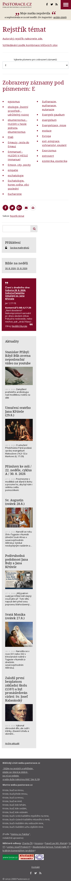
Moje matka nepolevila (35, 13)
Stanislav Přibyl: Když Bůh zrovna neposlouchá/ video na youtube (18, 357)
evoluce (47, 130)
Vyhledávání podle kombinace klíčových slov (30, 45)
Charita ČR (27, 843)
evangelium (49, 120)
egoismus (14, 101)
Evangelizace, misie (54, 125)
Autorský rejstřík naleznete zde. (23, 38)
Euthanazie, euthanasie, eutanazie (49, 105)
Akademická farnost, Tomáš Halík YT (51, 846)
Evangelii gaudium (53, 114)
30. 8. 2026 (10, 268)
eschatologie (16, 175)
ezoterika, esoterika (54, 161)
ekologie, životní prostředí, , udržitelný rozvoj (18, 110)
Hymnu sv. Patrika (20, 834)
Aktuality (12, 341)
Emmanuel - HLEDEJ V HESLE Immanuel (18, 155)
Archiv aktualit (12, 743)
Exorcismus (49, 150)
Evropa (46, 136)
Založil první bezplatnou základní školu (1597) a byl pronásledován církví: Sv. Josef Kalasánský (16, 689)
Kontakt (36, 867)
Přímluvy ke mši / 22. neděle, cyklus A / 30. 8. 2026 (18, 470)
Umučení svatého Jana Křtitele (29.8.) (18, 411)
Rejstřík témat (17, 215)
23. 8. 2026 (22, 268)
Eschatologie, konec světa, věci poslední (18, 184)
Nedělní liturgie (19, 326)
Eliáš (10, 137)
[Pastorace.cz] (17, 5)
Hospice (38, 843)
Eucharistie (15, 194)
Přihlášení (13, 242)
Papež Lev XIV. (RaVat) (56, 843)
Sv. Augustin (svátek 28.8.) (14, 502)
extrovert (48, 155)
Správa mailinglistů (19, 247)
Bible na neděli (16, 263)
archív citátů (60, 17)
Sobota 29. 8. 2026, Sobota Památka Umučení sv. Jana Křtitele (15, 294)
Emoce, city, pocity (19, 164)
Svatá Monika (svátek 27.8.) (15, 616)
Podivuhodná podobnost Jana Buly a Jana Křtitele (16, 561)
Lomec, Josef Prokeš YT (19, 846)
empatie (13, 170)
